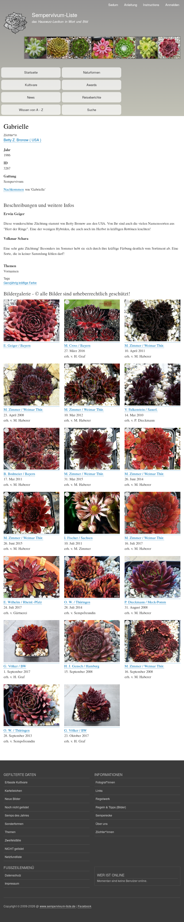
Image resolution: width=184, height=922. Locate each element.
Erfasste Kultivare (16, 782)
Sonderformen (14, 824)
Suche (91, 109)
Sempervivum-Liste (54, 14)
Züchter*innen (105, 832)
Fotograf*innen (105, 782)
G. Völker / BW (15, 666)
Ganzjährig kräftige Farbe (20, 283)
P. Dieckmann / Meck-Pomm (145, 601)
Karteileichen (13, 790)
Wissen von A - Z (31, 109)
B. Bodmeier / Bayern (19, 473)
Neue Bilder (12, 799)
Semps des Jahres (17, 815)
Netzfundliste (13, 857)
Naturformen (91, 72)
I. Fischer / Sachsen (78, 537)
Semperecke (104, 815)
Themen (10, 832)
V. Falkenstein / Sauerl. (141, 409)
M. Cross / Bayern (77, 345)
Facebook (84, 906)
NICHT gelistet (14, 848)
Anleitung (130, 4)
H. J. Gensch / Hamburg (81, 666)
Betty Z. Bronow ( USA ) (22, 139)
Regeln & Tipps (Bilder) (111, 807)
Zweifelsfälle (13, 840)
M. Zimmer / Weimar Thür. (144, 345)
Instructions (151, 4)
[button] (31, 339)
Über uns (102, 824)
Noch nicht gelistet (17, 807)
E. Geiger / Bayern (17, 345)
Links (99, 790)
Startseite (31, 72)
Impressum (12, 883)
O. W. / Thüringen (77, 601)
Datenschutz (13, 875)
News (31, 97)
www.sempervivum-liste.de (58, 906)
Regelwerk (103, 799)
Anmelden (172, 4)
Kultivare (31, 84)
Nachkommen (14, 189)
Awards (91, 84)
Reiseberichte (91, 97)
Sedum (113, 4)
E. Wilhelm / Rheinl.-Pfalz (23, 601)
